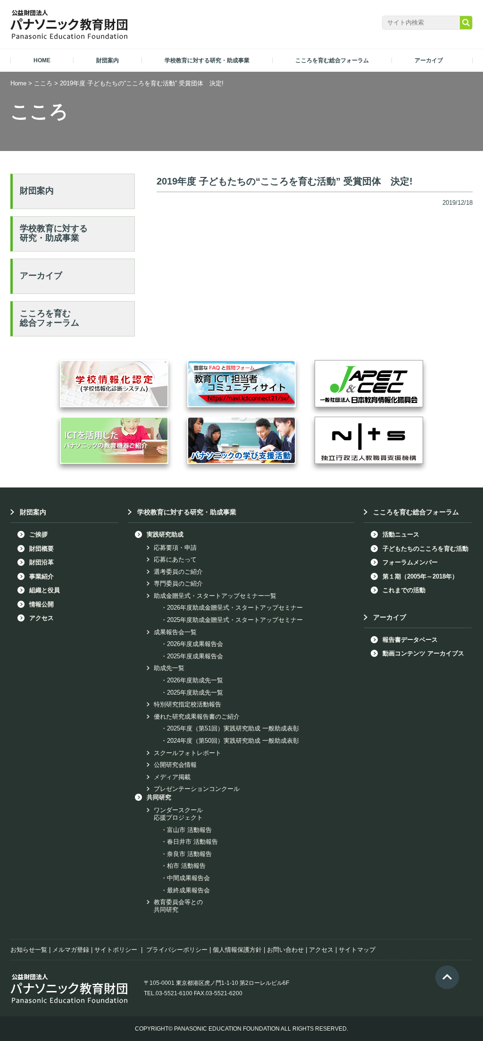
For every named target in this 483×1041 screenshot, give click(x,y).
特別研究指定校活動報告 (187, 704)
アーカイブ (41, 275)
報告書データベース (410, 639)
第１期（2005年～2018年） (420, 576)
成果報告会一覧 (175, 632)
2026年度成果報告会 (195, 643)
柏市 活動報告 (186, 865)
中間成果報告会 (188, 877)
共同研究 (159, 797)
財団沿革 (41, 562)
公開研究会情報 (175, 764)
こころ (43, 83)
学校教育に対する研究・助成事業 (54, 233)
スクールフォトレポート (187, 752)
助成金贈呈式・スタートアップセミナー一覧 (215, 595)
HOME (41, 60)
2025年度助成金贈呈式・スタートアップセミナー (235, 619)
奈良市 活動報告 (189, 853)
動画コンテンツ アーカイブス (423, 653)
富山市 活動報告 (189, 829)
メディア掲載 (172, 777)
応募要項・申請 (175, 547)
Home (18, 83)
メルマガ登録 (70, 949)
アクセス (41, 617)
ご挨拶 (38, 534)
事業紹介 (41, 576)
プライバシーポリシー (177, 949)
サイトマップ (357, 949)
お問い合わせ (285, 949)
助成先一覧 (169, 668)
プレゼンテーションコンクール (197, 788)
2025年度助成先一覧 (195, 692)
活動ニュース (401, 534)
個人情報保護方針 (237, 949)
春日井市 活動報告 (192, 841)
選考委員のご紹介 (178, 571)
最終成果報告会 (188, 890)
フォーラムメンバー (410, 562)
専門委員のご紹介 (178, 583)
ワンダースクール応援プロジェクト (178, 813)
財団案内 (37, 190)
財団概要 (41, 548)
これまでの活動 (404, 590)
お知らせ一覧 (28, 949)
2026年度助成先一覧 (195, 680)
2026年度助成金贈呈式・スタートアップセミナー (235, 607)
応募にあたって (175, 559)
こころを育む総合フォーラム (49, 318)
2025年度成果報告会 (195, 656)
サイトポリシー (115, 949)
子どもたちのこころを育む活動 (425, 548)
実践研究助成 (165, 534)
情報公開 (41, 604)
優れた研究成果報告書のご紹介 (197, 716)
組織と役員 (44, 590)
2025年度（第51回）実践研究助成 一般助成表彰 (233, 728)
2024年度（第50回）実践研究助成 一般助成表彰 (233, 740)
